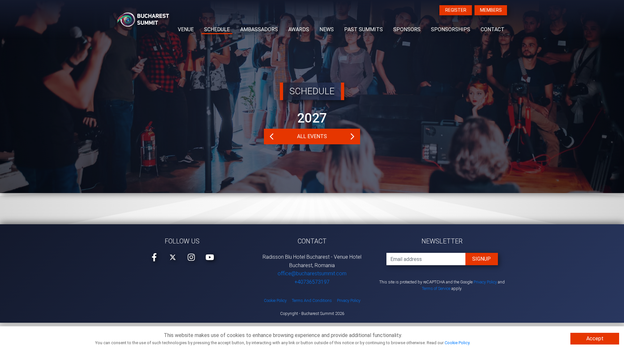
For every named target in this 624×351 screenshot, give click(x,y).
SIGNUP (481, 259)
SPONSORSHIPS (450, 29)
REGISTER (455, 10)
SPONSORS (407, 29)
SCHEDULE (217, 29)
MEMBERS (491, 10)
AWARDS (298, 29)
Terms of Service (436, 288)
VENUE (186, 29)
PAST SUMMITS (363, 29)
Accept (595, 338)
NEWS (326, 29)
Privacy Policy (485, 282)
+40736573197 (312, 282)
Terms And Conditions (312, 300)
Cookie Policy (457, 342)
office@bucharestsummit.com (312, 273)
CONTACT (492, 29)
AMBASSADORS (259, 29)
